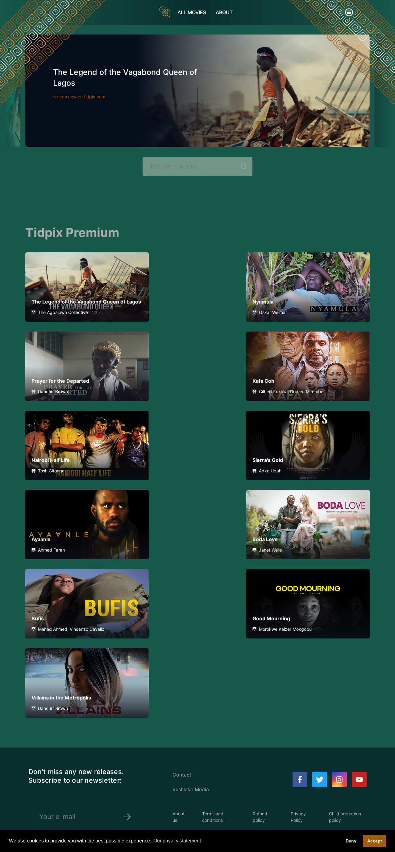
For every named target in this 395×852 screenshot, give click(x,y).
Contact (182, 775)
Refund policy (260, 817)
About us (179, 817)
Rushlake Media (191, 789)
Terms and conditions (212, 817)
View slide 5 (343, 141)
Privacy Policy (298, 817)
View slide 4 (338, 141)
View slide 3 (334, 141)
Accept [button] (374, 840)
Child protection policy (345, 817)
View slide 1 (325, 141)
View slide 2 (330, 141)
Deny (351, 840)
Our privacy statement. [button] (177, 840)
